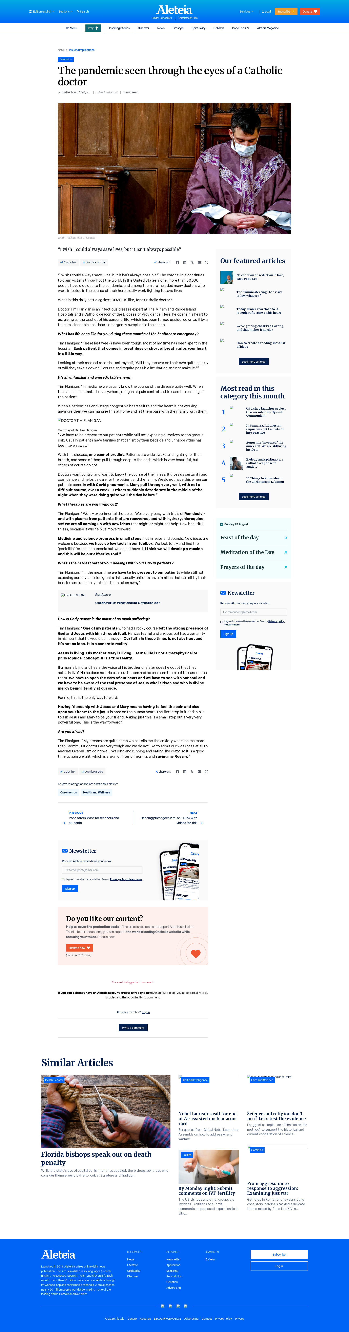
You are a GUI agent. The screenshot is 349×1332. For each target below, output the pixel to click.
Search (84, 11)
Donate (307, 11)
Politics (187, 1155)
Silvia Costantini (107, 92)
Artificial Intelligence (195, 1080)
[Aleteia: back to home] (174, 9)
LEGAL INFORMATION (167, 1318)
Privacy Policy (223, 1318)
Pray (91, 28)
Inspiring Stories (119, 28)
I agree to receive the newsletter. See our (104, 879)
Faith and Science (262, 1080)
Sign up (70, 888)
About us (145, 1318)
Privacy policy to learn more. (126, 879)
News (161, 28)
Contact (207, 1318)
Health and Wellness (96, 792)
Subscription (174, 1276)
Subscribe (283, 11)
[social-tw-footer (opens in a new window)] (178, 1306)
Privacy (239, 1318)
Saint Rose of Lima (188, 18)
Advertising (173, 1288)
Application (173, 1265)
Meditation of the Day (247, 552)
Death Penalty (54, 1080)
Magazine (172, 1271)
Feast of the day (239, 537)
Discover (143, 28)
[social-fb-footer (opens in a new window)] (170, 1306)
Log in (268, 11)
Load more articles (253, 361)
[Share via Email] (199, 262)
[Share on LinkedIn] (184, 262)
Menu (73, 28)
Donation (172, 1282)
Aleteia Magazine (268, 28)
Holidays (218, 28)
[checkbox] (63, 880)
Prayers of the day (242, 567)
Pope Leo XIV (240, 28)
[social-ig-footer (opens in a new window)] (186, 1306)
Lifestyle (178, 28)
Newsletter (173, 1259)
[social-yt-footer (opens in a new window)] (163, 1306)
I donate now (77, 948)
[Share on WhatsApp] (206, 262)
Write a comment (133, 1028)
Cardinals (257, 1150)
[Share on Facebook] (177, 262)
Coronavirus (68, 792)
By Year (210, 1259)
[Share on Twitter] (192, 262)
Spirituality (198, 28)
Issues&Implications (82, 50)
